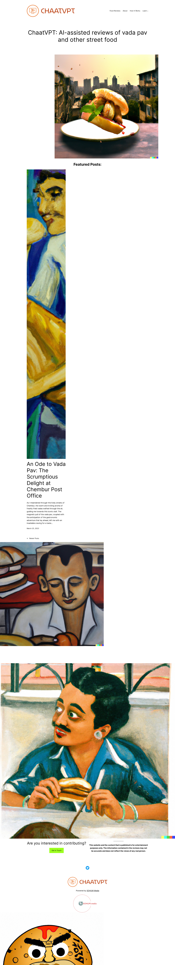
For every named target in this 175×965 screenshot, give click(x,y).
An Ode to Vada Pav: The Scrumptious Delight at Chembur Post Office (46, 480)
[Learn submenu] (147, 10)
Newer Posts (33, 538)
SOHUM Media (93, 891)
